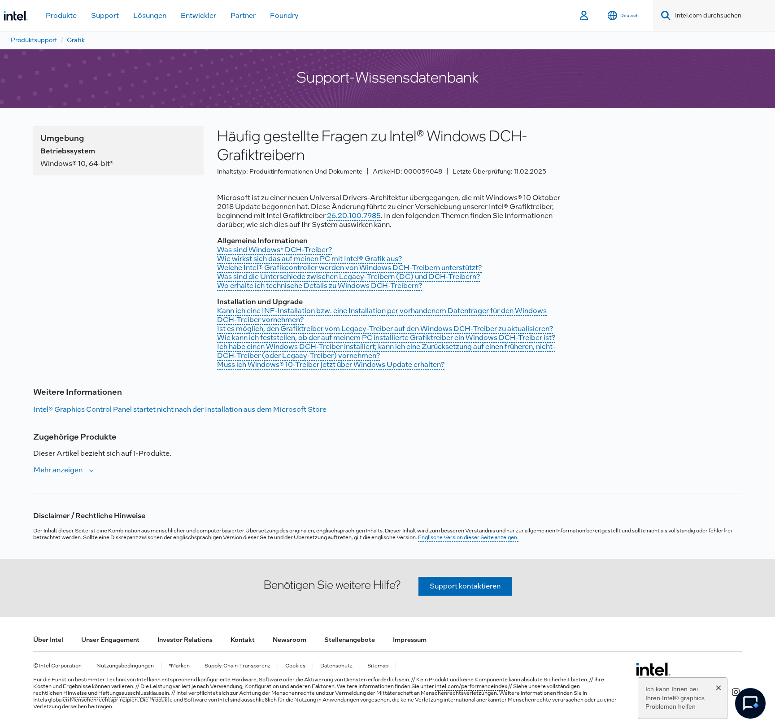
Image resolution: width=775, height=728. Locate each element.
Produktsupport (34, 40)
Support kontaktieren (465, 586)
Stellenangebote (349, 640)
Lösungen (149, 15)
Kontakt (243, 640)
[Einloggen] (584, 15)
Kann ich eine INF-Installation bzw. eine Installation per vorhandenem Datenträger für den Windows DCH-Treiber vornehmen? (382, 315)
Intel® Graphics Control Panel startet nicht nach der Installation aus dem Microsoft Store (180, 409)
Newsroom (289, 640)
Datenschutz (336, 666)
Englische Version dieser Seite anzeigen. (468, 537)
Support (105, 15)
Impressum (410, 640)
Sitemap (377, 666)
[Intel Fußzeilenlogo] (653, 669)
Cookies (295, 666)
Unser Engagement (110, 640)
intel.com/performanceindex (471, 686)
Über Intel (48, 640)
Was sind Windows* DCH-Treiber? (274, 249)
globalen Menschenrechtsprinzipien (93, 699)
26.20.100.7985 (354, 215)
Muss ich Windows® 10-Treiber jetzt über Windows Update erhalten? (330, 364)
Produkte (61, 15)
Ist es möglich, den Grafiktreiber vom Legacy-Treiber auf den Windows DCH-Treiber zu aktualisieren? (385, 328)
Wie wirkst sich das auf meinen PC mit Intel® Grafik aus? (309, 258)
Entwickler (198, 15)
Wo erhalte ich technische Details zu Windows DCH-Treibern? (319, 285)
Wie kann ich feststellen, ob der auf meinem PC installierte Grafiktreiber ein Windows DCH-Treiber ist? (386, 337)
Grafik (76, 40)
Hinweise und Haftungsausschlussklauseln (116, 693)
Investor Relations (185, 640)
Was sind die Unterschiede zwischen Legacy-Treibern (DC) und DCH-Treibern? (348, 276)
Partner (243, 15)
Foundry (284, 15)
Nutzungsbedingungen (125, 666)
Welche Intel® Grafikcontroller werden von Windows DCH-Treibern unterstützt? (349, 267)
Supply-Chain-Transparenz (237, 666)
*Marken (179, 666)
